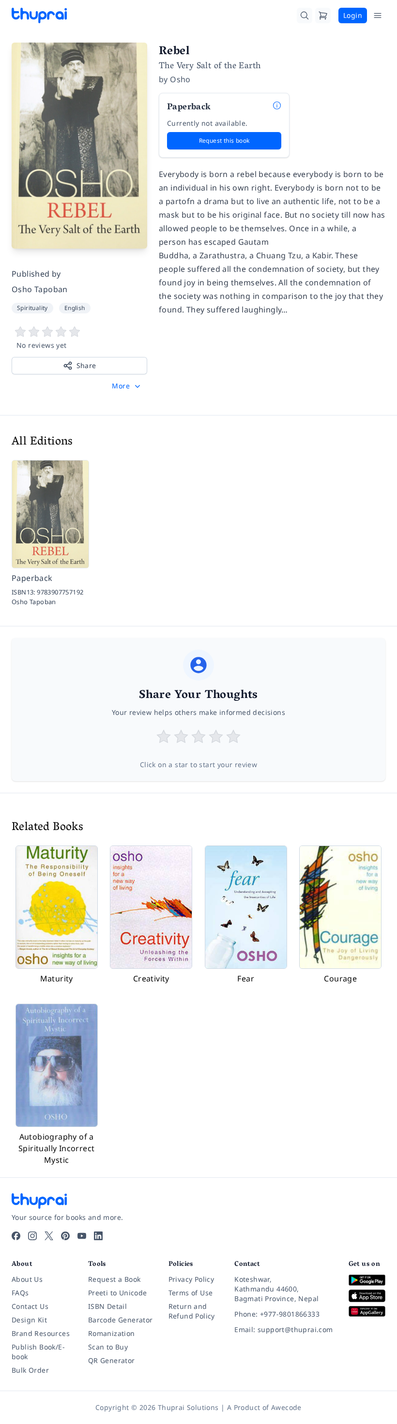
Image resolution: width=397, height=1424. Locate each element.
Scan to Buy (108, 1346)
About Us (27, 1279)
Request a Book (114, 1279)
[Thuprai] (39, 15)
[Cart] (323, 15)
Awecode (286, 1407)
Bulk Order (30, 1370)
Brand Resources (41, 1333)
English (74, 308)
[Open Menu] (377, 15)
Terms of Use (190, 1292)
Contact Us (30, 1306)
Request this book (224, 140)
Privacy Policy (191, 1279)
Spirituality (32, 308)
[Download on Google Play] (367, 1280)
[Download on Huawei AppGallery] (367, 1311)
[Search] (304, 15)
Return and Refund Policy (191, 1311)
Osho (180, 79)
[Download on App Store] (367, 1296)
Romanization (111, 1333)
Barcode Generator (120, 1319)
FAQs (20, 1292)
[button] (127, 386)
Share (86, 365)
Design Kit (29, 1319)
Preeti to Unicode (117, 1292)
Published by (36, 273)
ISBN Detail (107, 1306)
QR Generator (111, 1360)
